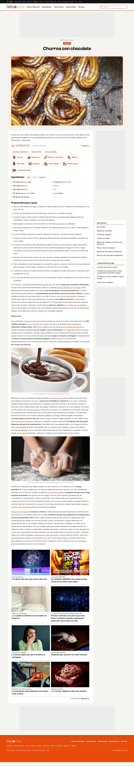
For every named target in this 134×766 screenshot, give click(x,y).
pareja (39, 746)
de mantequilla (74, 324)
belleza (21, 746)
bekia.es (10, 746)
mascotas (45, 746)
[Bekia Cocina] (16, 7)
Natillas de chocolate (104, 231)
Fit (76, 1)
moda (16, 746)
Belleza (29, 1)
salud (52, 746)
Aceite (56, 193)
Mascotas (53, 1)
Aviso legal (10, 750)
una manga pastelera (56, 492)
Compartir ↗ (85, 145)
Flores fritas (101, 227)
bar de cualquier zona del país (68, 288)
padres (33, 746)
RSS (48, 750)
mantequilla (67, 182)
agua (25, 186)
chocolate (27, 193)
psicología (58, 746)
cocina (27, 746)
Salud (59, 1)
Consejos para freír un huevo (107, 267)
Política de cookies (38, 750)
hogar (66, 746)
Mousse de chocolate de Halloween (109, 251)
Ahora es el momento (19, 512)
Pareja (47, 1)
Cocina (35, 1)
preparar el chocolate (59, 398)
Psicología (65, 1)
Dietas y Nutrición (33, 7)
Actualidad (18, 1)
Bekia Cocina (64, 40)
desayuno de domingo (78, 305)
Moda (24, 1)
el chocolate (22, 433)
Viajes (80, 1)
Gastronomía (58, 7)
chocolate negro (32, 410)
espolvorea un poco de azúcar (47, 535)
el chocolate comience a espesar (28, 421)
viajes (73, 746)
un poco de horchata (68, 296)
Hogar (72, 1)
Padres (41, 1)
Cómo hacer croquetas (105, 282)
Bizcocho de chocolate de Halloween (110, 255)
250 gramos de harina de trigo (67, 327)
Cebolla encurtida (103, 238)
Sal (55, 189)
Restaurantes (71, 7)
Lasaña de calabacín (104, 234)
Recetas (81, 7)
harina (26, 182)
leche (26, 189)
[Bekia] (10, 2)
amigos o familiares (78, 541)
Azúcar (56, 186)
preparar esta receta (33, 321)
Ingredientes (46, 7)
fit (69, 746)
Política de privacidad (23, 750)
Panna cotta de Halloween (106, 248)
